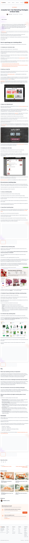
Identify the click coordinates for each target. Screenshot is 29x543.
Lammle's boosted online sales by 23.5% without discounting (10, 63)
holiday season (4, 31)
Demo (7, 533)
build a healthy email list (11, 74)
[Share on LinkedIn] (3, 462)
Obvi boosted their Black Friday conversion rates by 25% (10, 66)
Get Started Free (26, 2)
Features (7, 528)
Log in (23, 2)
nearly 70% (16, 113)
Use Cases (7, 529)
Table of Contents (4, 19)
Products (9, 2)
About (19, 528)
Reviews (13, 528)
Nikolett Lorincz (10, 14)
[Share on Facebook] (1, 462)
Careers (19, 529)
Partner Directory (20, 533)
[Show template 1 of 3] (3, 242)
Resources (17, 2)
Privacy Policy (22, 540)
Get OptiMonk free (6, 518)
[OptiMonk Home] (3, 2)
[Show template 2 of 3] (8, 242)
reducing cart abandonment (23, 106)
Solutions (13, 2)
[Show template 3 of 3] (14, 242)
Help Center (13, 533)
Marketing (15, 7)
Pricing (21, 2)
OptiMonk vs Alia (26, 536)
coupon (9, 79)
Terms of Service (26, 540)
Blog (12, 7)
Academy (13, 529)
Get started (24, 512)
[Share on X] (5, 462)
